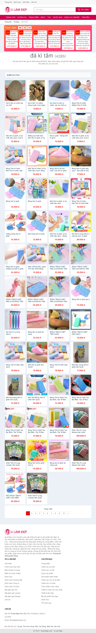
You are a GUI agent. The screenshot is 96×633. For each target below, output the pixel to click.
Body (43, 17)
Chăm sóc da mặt (48, 567)
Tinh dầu (85, 17)
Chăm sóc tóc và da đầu (50, 580)
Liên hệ (34, 2)
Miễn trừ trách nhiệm (12, 573)
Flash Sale (10, 27)
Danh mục (17, 2)
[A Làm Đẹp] (16, 532)
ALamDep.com (46, 631)
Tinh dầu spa (46, 603)
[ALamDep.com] (16, 10)
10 (64, 513)
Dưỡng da (21, 17)
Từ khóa (16, 22)
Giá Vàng (42, 626)
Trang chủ (8, 2)
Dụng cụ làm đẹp (71, 17)
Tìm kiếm (84, 9)
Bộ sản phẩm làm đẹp (49, 596)
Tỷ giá (19, 626)
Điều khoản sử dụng (12, 570)
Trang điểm (34, 17)
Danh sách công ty (12, 583)
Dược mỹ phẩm (47, 573)
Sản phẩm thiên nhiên (49, 577)
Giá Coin (57, 626)
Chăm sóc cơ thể (47, 570)
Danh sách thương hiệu (13, 580)
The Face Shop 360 (30, 626)
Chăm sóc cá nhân (48, 583)
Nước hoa (57, 17)
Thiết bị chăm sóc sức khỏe (51, 590)
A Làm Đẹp (58, 631)
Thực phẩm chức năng (50, 586)
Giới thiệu (26, 2)
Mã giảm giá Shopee (12, 596)
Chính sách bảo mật (12, 567)
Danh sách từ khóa (12, 586)
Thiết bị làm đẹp (47, 593)
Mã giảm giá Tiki (11, 590)
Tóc (49, 17)
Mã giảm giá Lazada (12, 593)
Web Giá (50, 626)
